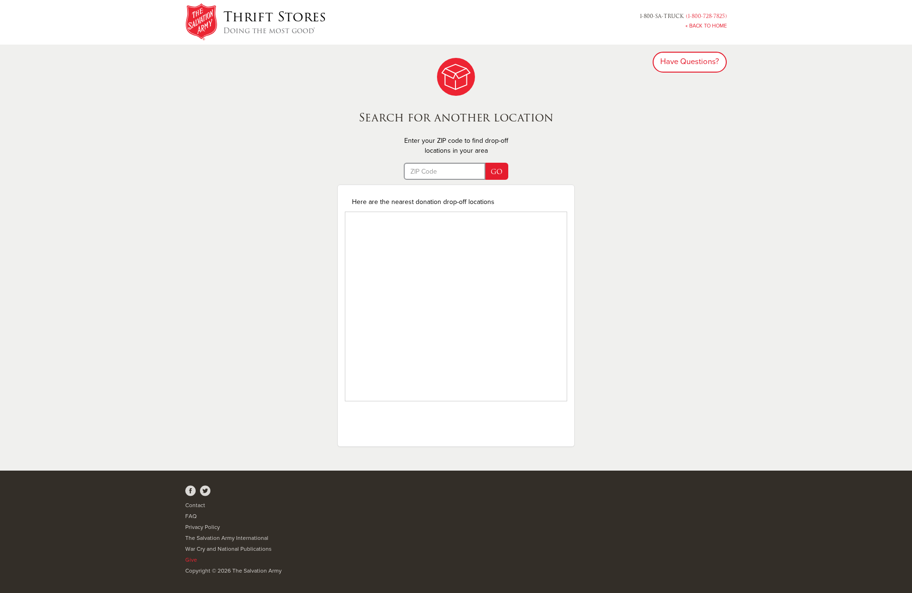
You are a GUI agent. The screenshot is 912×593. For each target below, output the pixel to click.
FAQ (191, 516)
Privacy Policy (202, 527)
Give (191, 559)
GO (497, 172)
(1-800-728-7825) (683, 16)
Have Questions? (689, 61)
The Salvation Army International (226, 538)
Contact (195, 505)
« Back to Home (706, 26)
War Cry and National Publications (228, 549)
